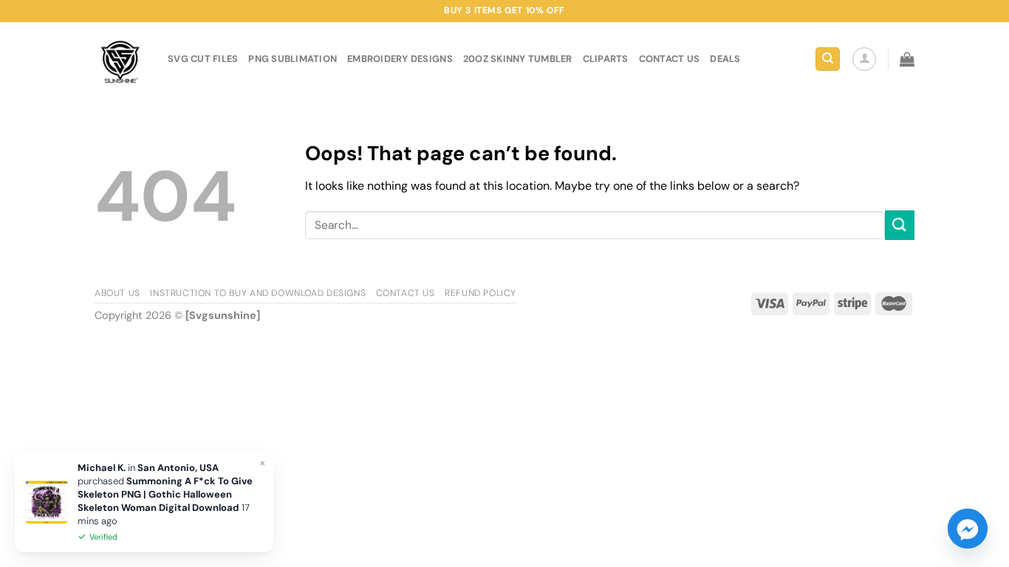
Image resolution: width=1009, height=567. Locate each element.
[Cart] (907, 59)
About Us (117, 293)
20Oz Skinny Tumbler (517, 58)
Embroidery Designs (400, 58)
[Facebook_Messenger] (968, 529)
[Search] (827, 59)
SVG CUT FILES (203, 58)
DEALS (725, 58)
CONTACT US (669, 58)
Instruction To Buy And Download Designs (258, 293)
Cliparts (606, 58)
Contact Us (405, 293)
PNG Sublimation (292, 58)
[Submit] (899, 224)
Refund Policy (480, 293)
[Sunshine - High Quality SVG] (120, 59)
